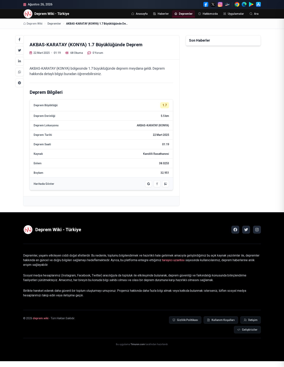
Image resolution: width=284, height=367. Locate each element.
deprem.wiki (40, 318)
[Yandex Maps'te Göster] (157, 183)
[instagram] (257, 230)
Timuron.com (138, 344)
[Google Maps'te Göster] (148, 183)
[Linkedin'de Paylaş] (19, 61)
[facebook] (235, 230)
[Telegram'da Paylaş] (19, 83)
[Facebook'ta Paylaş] (19, 39)
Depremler (54, 23)
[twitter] (246, 230)
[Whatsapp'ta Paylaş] (19, 72)
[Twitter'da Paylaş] (19, 50)
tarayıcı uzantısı (173, 260)
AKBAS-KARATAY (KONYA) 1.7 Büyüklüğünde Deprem (97, 23)
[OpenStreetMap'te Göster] (165, 183)
